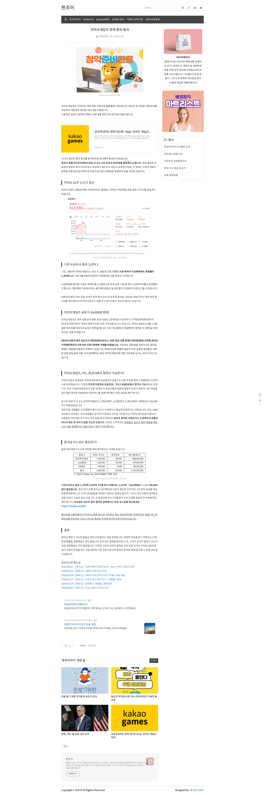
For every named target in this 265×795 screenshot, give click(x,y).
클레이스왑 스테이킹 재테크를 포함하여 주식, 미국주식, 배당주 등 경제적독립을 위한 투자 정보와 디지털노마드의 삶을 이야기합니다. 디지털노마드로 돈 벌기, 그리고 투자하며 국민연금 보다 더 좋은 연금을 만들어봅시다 (105, 765)
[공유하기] (69, 646)
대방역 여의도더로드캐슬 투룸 (80, 624)
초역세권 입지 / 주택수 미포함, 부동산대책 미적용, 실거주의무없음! (95, 628)
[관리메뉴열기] (260, 395)
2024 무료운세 (152, 19)
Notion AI (88, 19)
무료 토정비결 (171, 175)
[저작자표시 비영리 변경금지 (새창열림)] (92, 646)
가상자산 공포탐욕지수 (175, 161)
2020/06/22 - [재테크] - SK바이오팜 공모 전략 (84, 571)
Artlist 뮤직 (118, 19)
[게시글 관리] (73, 646)
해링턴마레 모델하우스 (76, 604)
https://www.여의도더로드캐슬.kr (78, 620)
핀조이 (69, 759)
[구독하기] (260, 400)
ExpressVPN (103, 19)
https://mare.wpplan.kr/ (75, 600)
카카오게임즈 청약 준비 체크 (110, 30)
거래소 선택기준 (135, 19)
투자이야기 (75, 19)
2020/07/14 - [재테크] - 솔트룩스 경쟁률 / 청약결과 (86, 583)
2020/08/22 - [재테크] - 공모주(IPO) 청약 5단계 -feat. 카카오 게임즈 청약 (98, 567)
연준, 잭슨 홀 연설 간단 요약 (75, 734)
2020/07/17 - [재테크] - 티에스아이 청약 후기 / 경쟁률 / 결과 (91, 579)
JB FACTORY (196, 790)
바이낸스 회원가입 (173, 154)
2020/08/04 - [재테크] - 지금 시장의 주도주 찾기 (85, 588)
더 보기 (154, 660)
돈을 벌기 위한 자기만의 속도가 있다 (79, 696)
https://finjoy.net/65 (73, 506)
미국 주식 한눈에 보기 (175, 168)
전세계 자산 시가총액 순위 (177, 147)
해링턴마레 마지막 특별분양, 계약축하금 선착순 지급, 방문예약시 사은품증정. (100, 608)
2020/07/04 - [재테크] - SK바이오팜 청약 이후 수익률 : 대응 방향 (93, 575)
